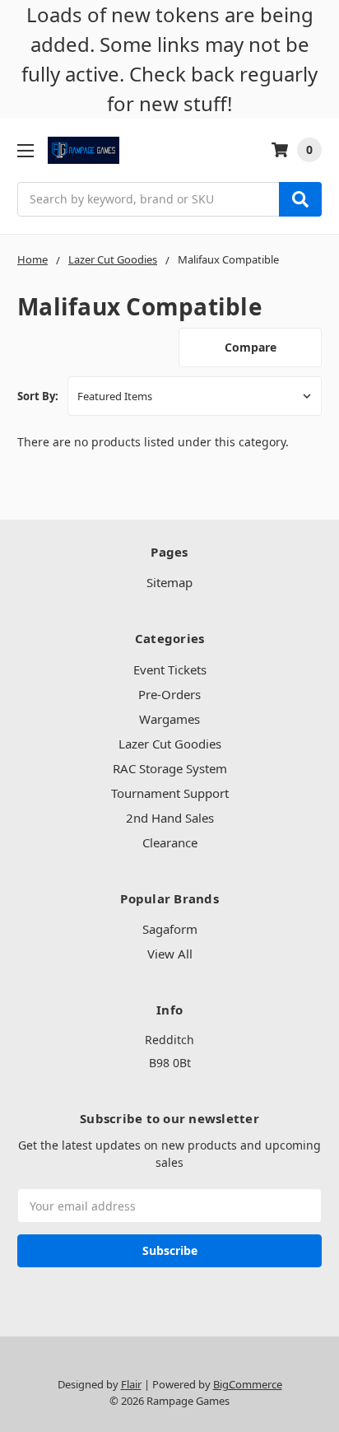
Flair (131, 1384)
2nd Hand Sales (170, 817)
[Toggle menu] (25, 150)
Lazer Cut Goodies (169, 743)
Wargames (169, 719)
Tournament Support (170, 793)
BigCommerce (247, 1384)
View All (170, 953)
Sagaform (169, 929)
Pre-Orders (169, 694)
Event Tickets (170, 669)
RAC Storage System (170, 768)
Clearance (169, 842)
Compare (250, 347)
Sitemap (169, 582)
